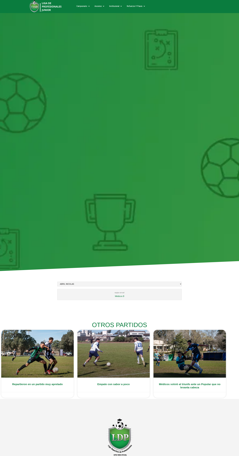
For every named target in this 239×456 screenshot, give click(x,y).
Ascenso (98, 6)
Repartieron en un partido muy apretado (37, 384)
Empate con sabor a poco (113, 384)
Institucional (114, 6)
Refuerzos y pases (134, 6)
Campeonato (81, 6)
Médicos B (119, 296)
